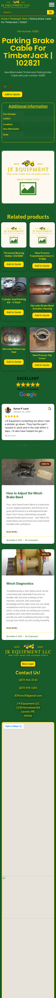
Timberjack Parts (19, 18)
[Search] (50, 12)
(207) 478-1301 (28, 687)
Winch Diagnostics (19, 583)
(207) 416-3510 (28, 679)
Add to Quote (12, 94)
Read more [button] (10, 435)
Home (4, 18)
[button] (51, 4)
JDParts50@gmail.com (28, 695)
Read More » (12, 532)
